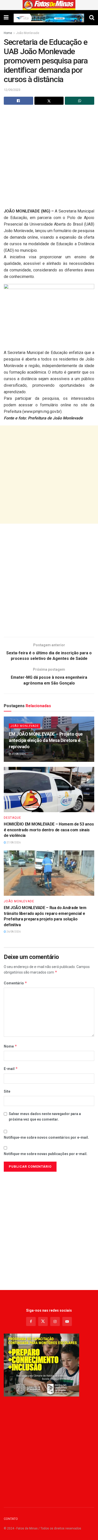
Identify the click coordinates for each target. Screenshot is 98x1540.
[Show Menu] (6, 17)
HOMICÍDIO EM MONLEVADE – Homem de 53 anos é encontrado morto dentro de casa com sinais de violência (49, 830)
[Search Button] (91, 17)
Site (7, 1091)
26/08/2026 (13, 931)
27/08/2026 (18, 754)
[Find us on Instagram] (55, 1321)
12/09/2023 (12, 90)
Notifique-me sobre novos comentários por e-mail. (46, 1137)
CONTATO (11, 1519)
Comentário (15, 983)
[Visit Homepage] (49, 5)
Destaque (12, 817)
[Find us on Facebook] (31, 1321)
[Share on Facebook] (18, 101)
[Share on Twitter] (49, 101)
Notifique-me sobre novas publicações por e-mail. (45, 1154)
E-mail (11, 1068)
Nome (10, 1046)
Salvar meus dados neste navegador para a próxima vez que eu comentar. (45, 1116)
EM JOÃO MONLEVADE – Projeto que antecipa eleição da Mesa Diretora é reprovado (46, 740)
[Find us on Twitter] (43, 1321)
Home (8, 33)
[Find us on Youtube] (67, 1321)
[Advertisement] (49, 159)
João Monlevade (27, 33)
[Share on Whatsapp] (79, 101)
